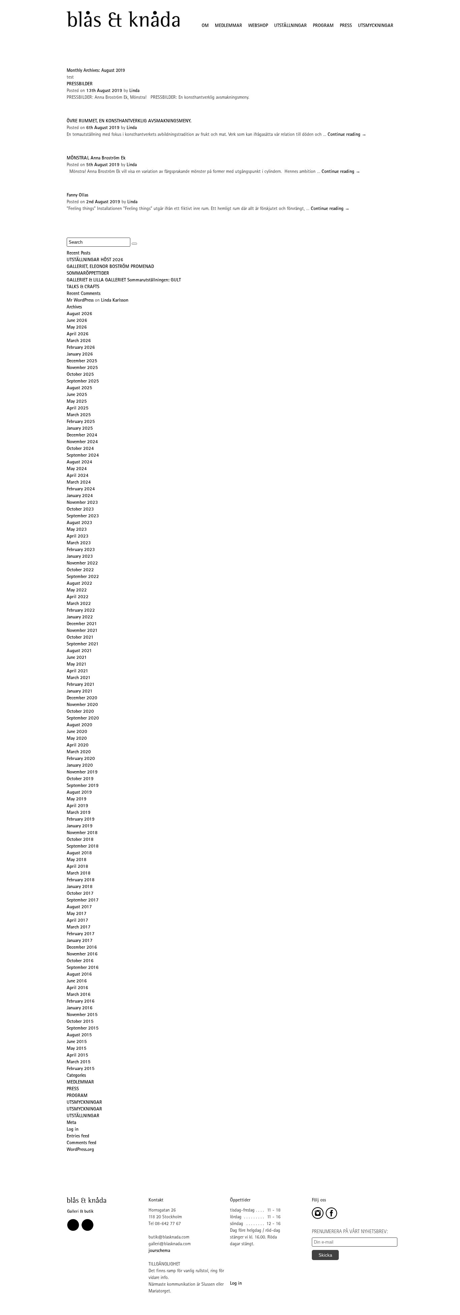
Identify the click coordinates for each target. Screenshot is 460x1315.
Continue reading (347, 134)
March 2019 (79, 813)
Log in (72, 1129)
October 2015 (80, 1021)
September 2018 (83, 846)
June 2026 (77, 320)
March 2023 (79, 543)
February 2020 (81, 759)
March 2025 (79, 415)
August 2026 (79, 314)
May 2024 (77, 469)
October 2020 (80, 711)
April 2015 (77, 1055)
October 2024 (80, 449)
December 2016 (82, 947)
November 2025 (82, 368)
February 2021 (81, 684)
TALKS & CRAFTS (83, 287)
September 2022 (83, 577)
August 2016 (79, 974)
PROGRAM (323, 26)
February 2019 (81, 819)
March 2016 (79, 994)
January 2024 (80, 496)
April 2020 (78, 745)
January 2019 (80, 826)
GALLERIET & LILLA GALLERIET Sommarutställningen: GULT (124, 280)
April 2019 (77, 806)
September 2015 (83, 1028)
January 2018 (80, 887)
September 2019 (83, 786)
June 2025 (77, 395)
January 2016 (80, 1008)
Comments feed (81, 1143)
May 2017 (77, 914)
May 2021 (77, 664)
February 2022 (81, 610)
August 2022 (79, 583)
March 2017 (79, 927)
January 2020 (80, 765)
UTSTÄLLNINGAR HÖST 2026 (95, 260)
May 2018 (77, 860)
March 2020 (79, 752)
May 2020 (77, 738)
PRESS (346, 26)
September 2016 (83, 968)
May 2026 (77, 327)
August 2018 (79, 853)
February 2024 (81, 489)
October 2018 (80, 839)
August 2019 (79, 792)
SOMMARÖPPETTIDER (88, 273)
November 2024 (82, 442)
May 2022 (77, 590)
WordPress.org (80, 1150)
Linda (134, 91)
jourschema (159, 1251)
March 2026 (79, 341)
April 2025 (78, 408)
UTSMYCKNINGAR (375, 26)
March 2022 (79, 604)
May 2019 (77, 799)
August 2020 (79, 725)
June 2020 (77, 732)
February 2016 (81, 1001)
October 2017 (80, 893)
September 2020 (83, 718)
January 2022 (80, 617)
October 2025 (80, 374)
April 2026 (78, 334)
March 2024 (79, 482)
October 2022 (80, 570)
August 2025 (79, 388)
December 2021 (82, 624)
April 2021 (77, 671)
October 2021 (80, 637)
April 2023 (78, 536)
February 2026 (81, 347)
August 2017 (79, 907)
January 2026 (80, 354)
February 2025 (81, 422)
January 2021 (80, 691)
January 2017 (80, 941)
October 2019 (80, 779)
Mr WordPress (80, 300)
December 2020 (82, 698)
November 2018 (82, 833)
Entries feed (78, 1136)
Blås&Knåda (123, 19)
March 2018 (79, 873)
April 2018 (77, 866)
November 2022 (82, 563)
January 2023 (80, 556)
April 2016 (77, 988)
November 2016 (82, 954)
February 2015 (81, 1069)
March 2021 (79, 678)
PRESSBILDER (80, 84)
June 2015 (77, 1042)
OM (205, 26)
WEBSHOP (258, 26)
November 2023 (82, 502)
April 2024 (78, 475)
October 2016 (80, 961)
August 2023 (79, 523)
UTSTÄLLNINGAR (290, 26)
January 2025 (80, 428)
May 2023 (77, 529)
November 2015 (82, 1015)
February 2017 (81, 934)
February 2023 (81, 550)
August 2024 (79, 462)
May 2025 (77, 401)
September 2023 (83, 516)
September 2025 (83, 381)
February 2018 (81, 880)
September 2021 (83, 644)
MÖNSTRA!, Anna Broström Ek (96, 158)
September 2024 (83, 455)
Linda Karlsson (114, 300)
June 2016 (77, 981)
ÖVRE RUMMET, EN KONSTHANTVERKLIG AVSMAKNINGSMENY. (129, 121)
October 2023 (80, 509)
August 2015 (79, 1035)
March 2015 (79, 1062)
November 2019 (82, 772)
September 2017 (83, 900)
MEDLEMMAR (228, 26)
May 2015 (77, 1048)
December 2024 (82, 435)
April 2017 (77, 920)
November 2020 (82, 705)
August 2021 (79, 651)
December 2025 (82, 361)
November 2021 (82, 631)
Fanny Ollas (77, 195)
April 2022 (78, 597)
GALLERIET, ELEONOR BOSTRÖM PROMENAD (110, 267)
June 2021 (77, 657)
